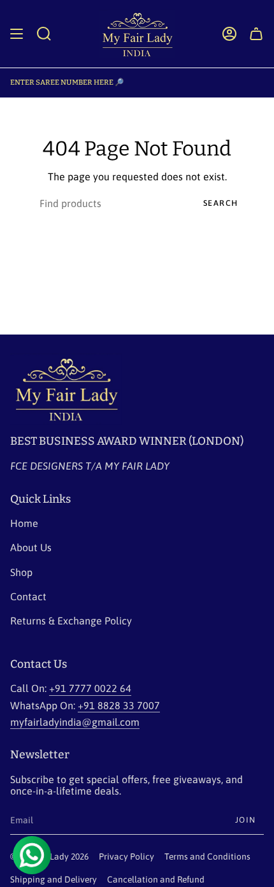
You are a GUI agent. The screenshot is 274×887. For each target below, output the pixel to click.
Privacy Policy (126, 856)
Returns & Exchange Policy (71, 620)
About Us (31, 547)
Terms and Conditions (207, 856)
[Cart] (256, 34)
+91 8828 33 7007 (119, 705)
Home (24, 523)
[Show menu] (16, 34)
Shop (21, 572)
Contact (28, 596)
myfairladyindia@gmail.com (75, 722)
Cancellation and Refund (156, 879)
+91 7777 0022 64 (90, 688)
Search (220, 203)
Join (245, 820)
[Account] (229, 34)
